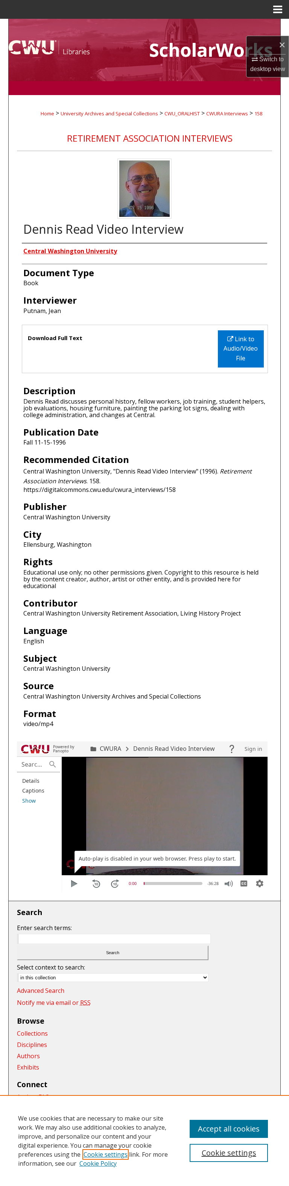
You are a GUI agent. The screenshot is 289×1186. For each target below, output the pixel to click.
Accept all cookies (229, 1129)
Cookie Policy (98, 1163)
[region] (144, 1140)
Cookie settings (106, 1154)
